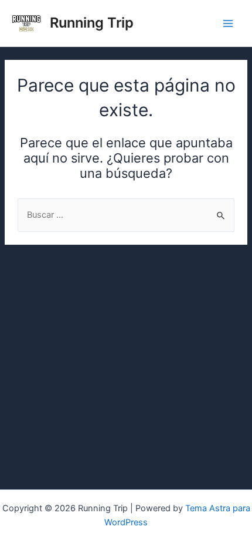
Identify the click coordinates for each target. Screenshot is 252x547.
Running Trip (92, 22)
